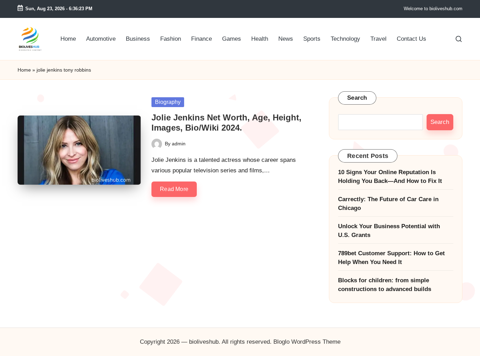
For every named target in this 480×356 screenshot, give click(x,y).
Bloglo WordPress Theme (306, 341)
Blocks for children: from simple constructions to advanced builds (384, 285)
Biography (168, 102)
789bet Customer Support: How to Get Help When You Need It (391, 258)
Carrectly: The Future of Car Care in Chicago (388, 204)
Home (24, 70)
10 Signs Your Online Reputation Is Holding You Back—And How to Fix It (390, 177)
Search (357, 97)
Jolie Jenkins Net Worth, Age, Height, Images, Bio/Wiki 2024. (226, 122)
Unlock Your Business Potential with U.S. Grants (389, 231)
